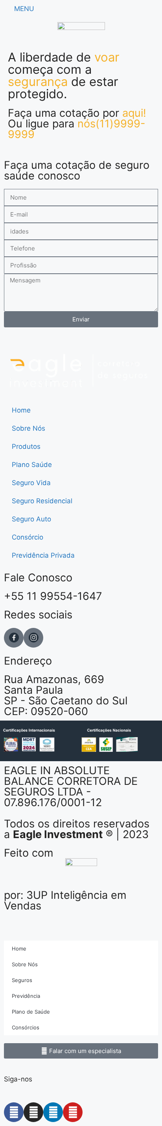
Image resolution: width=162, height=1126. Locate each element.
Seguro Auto (31, 519)
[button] (81, 1051)
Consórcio (27, 537)
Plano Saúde (32, 465)
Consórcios (25, 1027)
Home (21, 410)
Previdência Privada (43, 555)
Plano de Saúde (31, 1011)
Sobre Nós (28, 428)
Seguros (22, 980)
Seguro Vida (31, 483)
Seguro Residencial (42, 501)
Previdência (26, 996)
